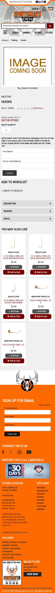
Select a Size (7, 118)
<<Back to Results (12, 190)
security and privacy (12, 555)
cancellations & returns (14, 542)
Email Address (11, 408)
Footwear (41, 506)
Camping (41, 509)
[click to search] (50, 25)
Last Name (9, 425)
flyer (49, 32)
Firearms (41, 488)
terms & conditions (11, 548)
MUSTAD (6, 96)
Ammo (26, 32)
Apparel (40, 503)
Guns (15, 32)
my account (44, 9)
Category (5, 40)
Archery (41, 494)
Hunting (41, 500)
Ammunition (42, 491)
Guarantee (7, 551)
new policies (8, 558)
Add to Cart (15, 272)
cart (49, 9)
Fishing (14, 40)
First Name (9, 416)
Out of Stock (9, 120)
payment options (10, 545)
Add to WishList (14, 182)
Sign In (35, 9)
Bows (38, 32)
